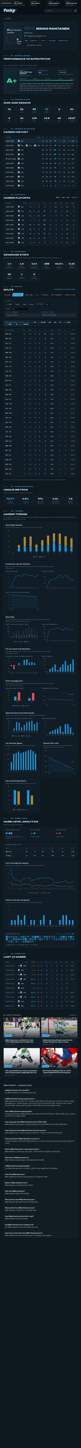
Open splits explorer (65, 289)
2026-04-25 (10, 974)
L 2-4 (33, 970)
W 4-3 (33, 979)
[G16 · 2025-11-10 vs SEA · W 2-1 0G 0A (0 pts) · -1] (42, 937)
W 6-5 (33, 997)
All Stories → (73, 1015)
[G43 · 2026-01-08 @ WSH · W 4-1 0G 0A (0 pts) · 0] (38, 939)
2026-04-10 (10, 1006)
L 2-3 (33, 974)
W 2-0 (33, 1001)
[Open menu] (75, 11)
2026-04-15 (10, 992)
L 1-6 (33, 988)
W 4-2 (33, 983)
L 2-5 (33, 966)
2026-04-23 (10, 979)
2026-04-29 (10, 970)
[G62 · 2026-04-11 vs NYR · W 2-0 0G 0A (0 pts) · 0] (14, 942)
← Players (7, 18)
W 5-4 (33, 1006)
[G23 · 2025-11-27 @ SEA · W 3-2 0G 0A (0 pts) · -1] (59, 937)
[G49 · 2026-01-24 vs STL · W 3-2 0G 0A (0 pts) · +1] (52, 939)
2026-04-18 (10, 988)
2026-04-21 (10, 983)
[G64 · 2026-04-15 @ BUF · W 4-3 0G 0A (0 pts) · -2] (19, 942)
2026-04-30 (10, 966)
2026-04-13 (10, 997)
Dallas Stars (28, 33)
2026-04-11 (10, 1001)
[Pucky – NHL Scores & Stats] (10, 11)
